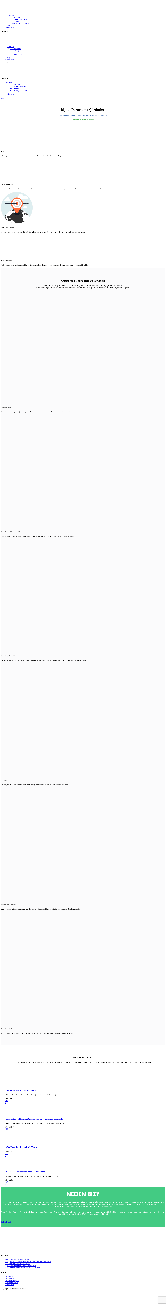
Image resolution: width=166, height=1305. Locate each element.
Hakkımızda (9, 1279)
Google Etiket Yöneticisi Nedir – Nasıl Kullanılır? (23, 1268)
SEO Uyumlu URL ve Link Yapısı (21, 1147)
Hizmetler (8, 1277)
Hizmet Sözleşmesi (12, 1281)
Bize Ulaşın (9, 1285)
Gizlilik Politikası (11, 1283)
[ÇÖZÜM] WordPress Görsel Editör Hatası (25, 1172)
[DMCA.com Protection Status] (6, 1302)
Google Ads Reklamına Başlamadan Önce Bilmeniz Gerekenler (34, 1119)
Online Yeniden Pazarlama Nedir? (21, 1090)
